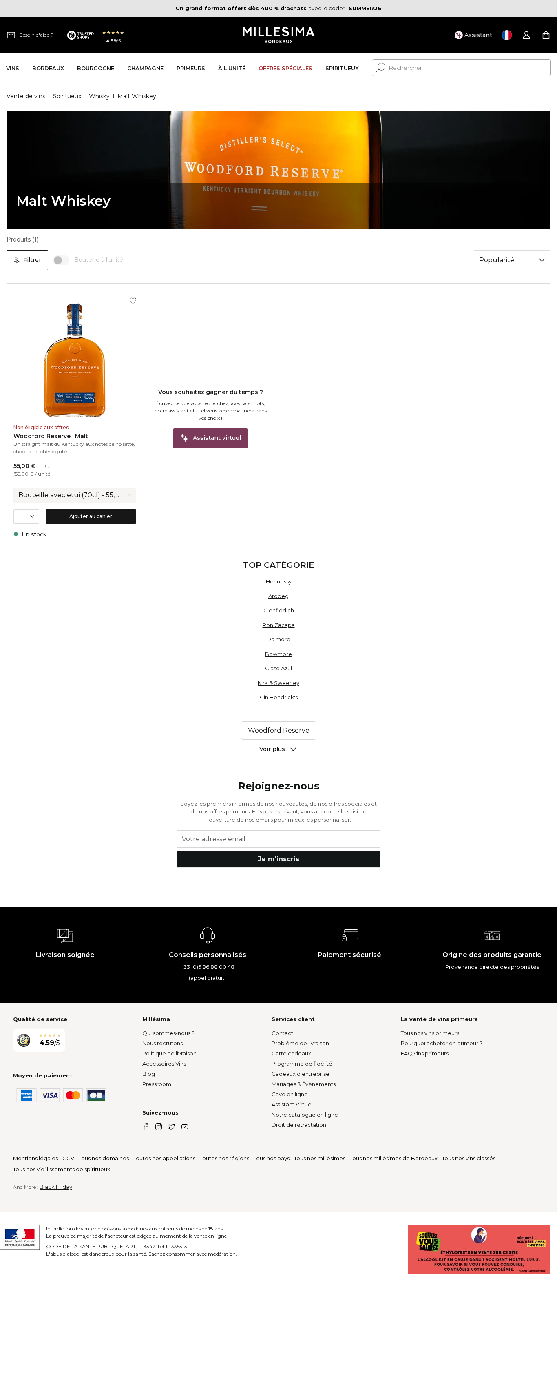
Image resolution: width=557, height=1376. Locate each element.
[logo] (278, 35)
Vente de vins (26, 96)
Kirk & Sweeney (278, 683)
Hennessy (279, 581)
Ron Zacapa (279, 625)
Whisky (99, 96)
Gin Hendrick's (279, 697)
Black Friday (56, 1186)
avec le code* (260, 8)
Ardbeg (278, 596)
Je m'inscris (278, 859)
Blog (148, 1073)
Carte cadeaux (291, 1053)
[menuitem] (12, 68)
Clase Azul (278, 668)
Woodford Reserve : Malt (50, 436)
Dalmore (278, 639)
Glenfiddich (278, 610)
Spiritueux (67, 96)
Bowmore (278, 654)
